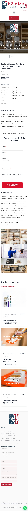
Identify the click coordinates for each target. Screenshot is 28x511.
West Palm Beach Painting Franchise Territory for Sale (10, 322)
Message (4, 158)
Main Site (4, 456)
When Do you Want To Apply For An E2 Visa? (12, 176)
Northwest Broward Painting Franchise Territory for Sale (9, 362)
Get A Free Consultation (8, 452)
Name (3, 146)
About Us (4, 448)
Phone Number (6, 168)
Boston (3, 71)
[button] (14, 12)
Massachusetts (4, 74)
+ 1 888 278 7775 (6, 454)
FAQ (3, 450)
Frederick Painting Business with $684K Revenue (10, 402)
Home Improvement (18, 95)
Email (3, 152)
